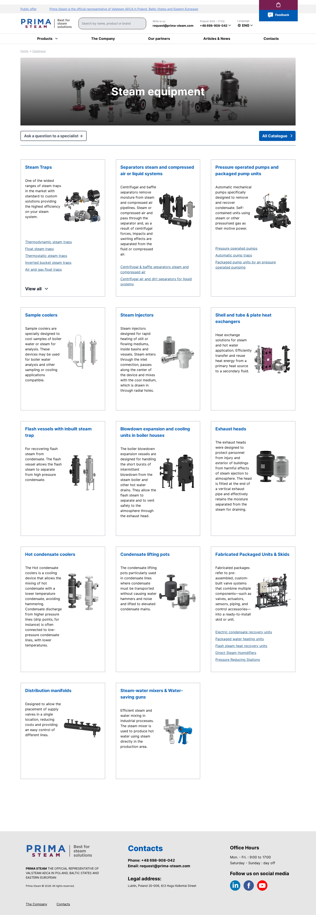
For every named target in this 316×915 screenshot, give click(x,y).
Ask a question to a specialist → (53, 136)
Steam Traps (38, 167)
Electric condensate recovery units (243, 632)
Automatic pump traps (233, 255)
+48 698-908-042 (213, 25)
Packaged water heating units (239, 639)
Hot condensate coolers (50, 554)
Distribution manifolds (48, 690)
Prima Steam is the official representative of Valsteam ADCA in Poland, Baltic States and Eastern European (123, 9)
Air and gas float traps (43, 269)
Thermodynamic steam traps (48, 242)
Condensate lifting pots (145, 554)
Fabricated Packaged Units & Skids (252, 554)
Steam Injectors (136, 315)
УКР (243, 32)
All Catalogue (274, 136)
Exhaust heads (230, 428)
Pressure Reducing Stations (237, 659)
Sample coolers (41, 315)
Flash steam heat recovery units (241, 646)
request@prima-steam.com (173, 25)
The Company (36, 904)
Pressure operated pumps (236, 248)
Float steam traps (39, 249)
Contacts (63, 904)
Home (24, 51)
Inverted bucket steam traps (48, 262)
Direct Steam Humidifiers (235, 653)
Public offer (28, 9)
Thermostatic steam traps (46, 255)
